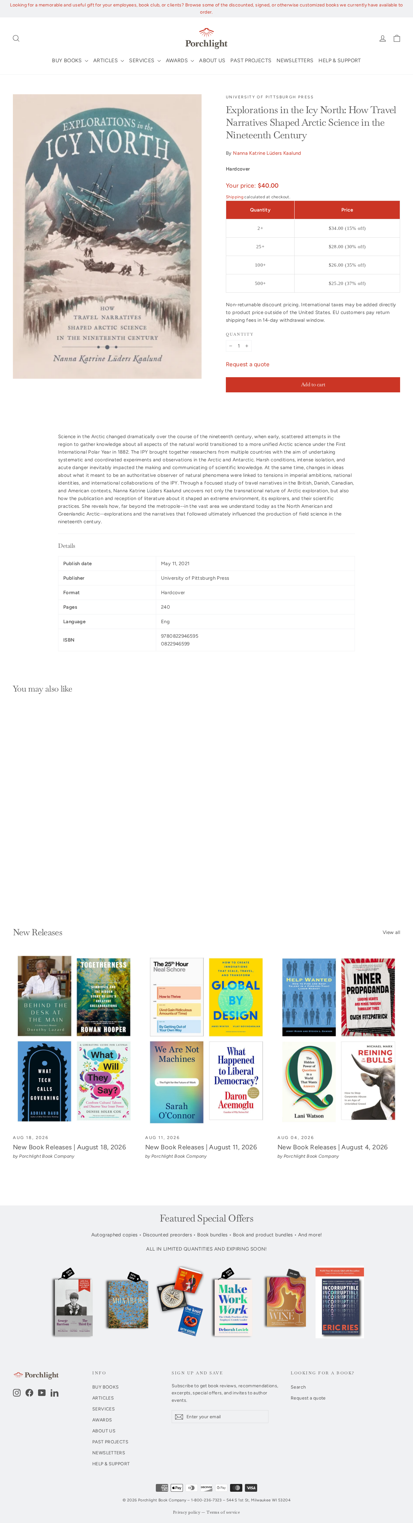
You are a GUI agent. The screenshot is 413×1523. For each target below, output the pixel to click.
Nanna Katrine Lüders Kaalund (267, 153)
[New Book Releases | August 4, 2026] (338, 1041)
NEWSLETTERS (295, 60)
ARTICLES (106, 60)
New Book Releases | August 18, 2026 (69, 1147)
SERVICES (142, 60)
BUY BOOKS (67, 60)
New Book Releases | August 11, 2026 (201, 1147)
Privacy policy (186, 1512)
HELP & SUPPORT (339, 60)
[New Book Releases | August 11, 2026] (206, 1041)
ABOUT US (212, 60)
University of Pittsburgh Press (270, 97)
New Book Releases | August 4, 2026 (332, 1147)
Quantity (240, 334)
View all (391, 932)
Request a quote (248, 364)
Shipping (234, 196)
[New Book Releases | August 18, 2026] (74, 1041)
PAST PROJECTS (250, 60)
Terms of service (223, 1512)
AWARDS (177, 60)
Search (298, 1387)
